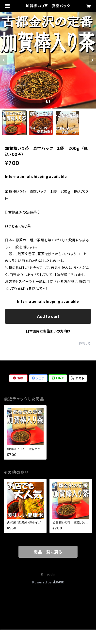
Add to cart (48, 316)
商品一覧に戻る (48, 551)
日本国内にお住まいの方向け (48, 331)
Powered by (42, 582)
